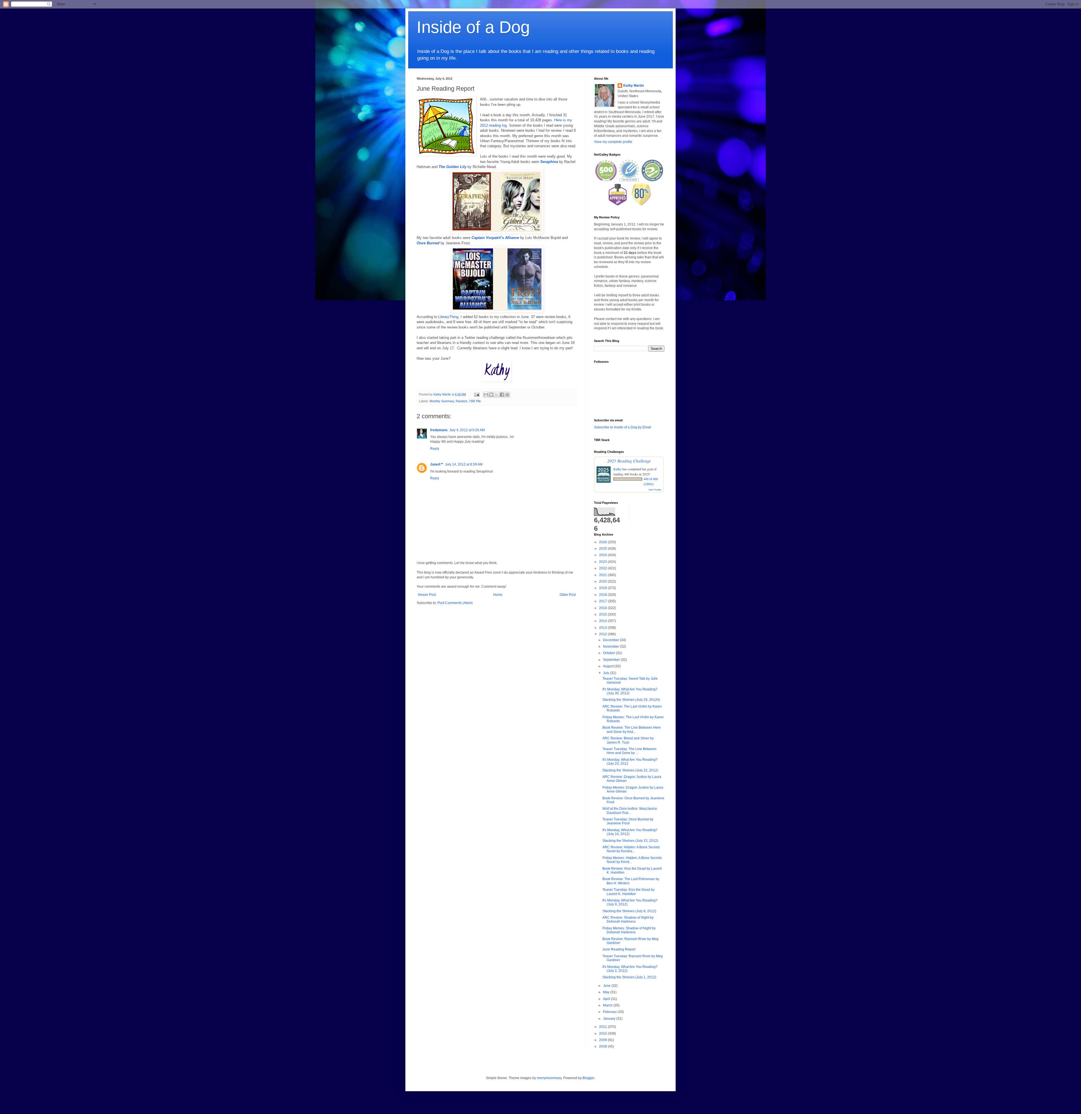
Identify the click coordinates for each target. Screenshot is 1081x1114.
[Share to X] (496, 394)
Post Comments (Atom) (455, 603)
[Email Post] (476, 394)
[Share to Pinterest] (507, 394)
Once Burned (428, 243)
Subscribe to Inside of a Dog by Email (622, 427)
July (606, 673)
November (611, 646)
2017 (603, 601)
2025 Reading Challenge (629, 461)
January (609, 1019)
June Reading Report (618, 949)
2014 (603, 621)
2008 (603, 1046)
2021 (603, 575)
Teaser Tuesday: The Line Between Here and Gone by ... (629, 751)
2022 (603, 568)
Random (461, 401)
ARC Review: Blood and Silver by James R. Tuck (628, 740)
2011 (603, 1027)
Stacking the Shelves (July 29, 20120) (631, 700)
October (609, 653)
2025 (603, 549)
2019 (603, 588)
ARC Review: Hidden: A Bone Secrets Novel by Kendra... (631, 849)
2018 (603, 595)
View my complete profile (613, 142)
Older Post (568, 595)
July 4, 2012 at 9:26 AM (467, 430)
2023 (603, 562)
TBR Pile (475, 401)
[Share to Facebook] (502, 394)
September (612, 660)
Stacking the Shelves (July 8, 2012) (629, 911)
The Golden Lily (452, 167)
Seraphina (549, 162)
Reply (434, 449)
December (611, 640)
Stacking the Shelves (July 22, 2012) (630, 770)
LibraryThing (448, 317)
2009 (603, 1040)
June (607, 986)
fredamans (439, 430)
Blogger (588, 1078)
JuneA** (436, 464)
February (610, 1012)
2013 (603, 628)
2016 (603, 608)
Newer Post (427, 595)
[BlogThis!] (491, 394)
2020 (603, 581)
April (607, 999)
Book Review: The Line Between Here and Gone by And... (631, 729)
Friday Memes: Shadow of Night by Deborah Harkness (629, 930)
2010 (603, 1033)
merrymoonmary (549, 1078)
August (609, 666)
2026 (603, 542)
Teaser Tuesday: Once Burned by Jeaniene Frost (627, 821)
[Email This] (486, 394)
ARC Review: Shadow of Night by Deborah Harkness (628, 919)
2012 (603, 634)
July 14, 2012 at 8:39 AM (464, 464)
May (606, 992)
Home (497, 595)
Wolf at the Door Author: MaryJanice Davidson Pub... (629, 811)
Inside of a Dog (473, 27)
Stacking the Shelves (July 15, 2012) (630, 841)
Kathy (617, 469)
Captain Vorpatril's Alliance (495, 238)
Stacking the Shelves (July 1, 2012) (629, 977)
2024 (603, 555)
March (608, 1005)
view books (654, 489)
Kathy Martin (633, 86)
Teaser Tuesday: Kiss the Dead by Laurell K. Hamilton (628, 892)
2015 (603, 614)
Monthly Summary (442, 401)
